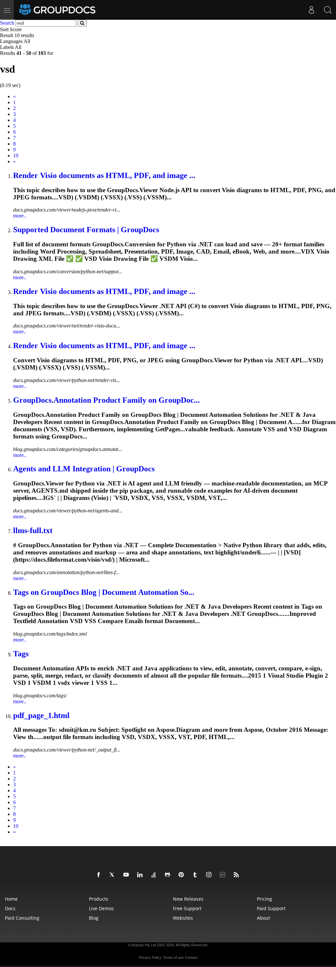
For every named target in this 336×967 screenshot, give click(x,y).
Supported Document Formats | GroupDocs (86, 229)
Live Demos (101, 908)
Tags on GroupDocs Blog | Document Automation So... (103, 592)
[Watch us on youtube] (127, 875)
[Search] (328, 10)
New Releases (188, 899)
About (263, 918)
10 (15, 155)
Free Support (187, 908)
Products (98, 899)
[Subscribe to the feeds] (237, 875)
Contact (191, 957)
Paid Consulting (22, 918)
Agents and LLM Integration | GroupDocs (84, 468)
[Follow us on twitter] (113, 875)
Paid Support (271, 908)
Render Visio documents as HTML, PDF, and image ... (104, 175)
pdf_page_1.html (41, 715)
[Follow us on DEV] (224, 875)
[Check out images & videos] (210, 875)
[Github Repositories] (168, 875)
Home (11, 899)
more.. (19, 215)
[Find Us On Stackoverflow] (155, 875)
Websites (183, 918)
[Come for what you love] (196, 875)
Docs (10, 908)
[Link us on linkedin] (141, 875)
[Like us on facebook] (99, 875)
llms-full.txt (32, 530)
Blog (93, 918)
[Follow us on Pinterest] (182, 875)
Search (7, 23)
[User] (311, 10)
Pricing (264, 899)
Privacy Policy (150, 957)
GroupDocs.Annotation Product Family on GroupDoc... (106, 400)
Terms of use (173, 957)
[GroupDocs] (58, 10)
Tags (21, 653)
